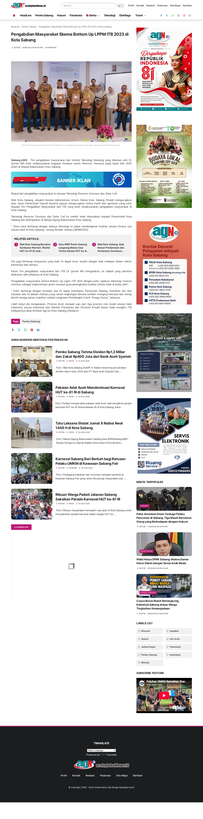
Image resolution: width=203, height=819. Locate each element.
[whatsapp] (172, 15)
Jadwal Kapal (148, 646)
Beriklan (187, 5)
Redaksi (150, 5)
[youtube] (190, 15)
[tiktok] (178, 15)
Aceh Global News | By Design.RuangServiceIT (111, 787)
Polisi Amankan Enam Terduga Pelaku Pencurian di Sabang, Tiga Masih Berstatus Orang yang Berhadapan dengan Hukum (164, 517)
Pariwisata (76, 15)
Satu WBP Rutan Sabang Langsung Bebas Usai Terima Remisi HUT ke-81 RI (73, 248)
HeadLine (25, 15)
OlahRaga (125, 15)
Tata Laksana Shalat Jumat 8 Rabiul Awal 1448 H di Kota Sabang (89, 425)
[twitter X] (167, 15)
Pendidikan (147, 551)
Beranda (15, 26)
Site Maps (175, 5)
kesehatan (175, 654)
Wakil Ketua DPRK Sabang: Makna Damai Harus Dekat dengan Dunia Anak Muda (162, 561)
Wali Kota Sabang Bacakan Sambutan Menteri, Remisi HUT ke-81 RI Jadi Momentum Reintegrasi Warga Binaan (35, 248)
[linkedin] (39, 330)
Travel (139, 15)
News (71, 361)
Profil (131, 5)
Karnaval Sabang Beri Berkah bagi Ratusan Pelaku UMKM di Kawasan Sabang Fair (90, 461)
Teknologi (109, 15)
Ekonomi (73, 468)
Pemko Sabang (44, 15)
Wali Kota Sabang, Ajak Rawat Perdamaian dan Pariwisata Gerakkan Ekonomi (111, 248)
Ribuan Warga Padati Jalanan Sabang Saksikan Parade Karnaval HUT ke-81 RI (88, 496)
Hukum (61, 15)
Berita (92, 15)
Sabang (144, 506)
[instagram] (184, 15)
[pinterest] (33, 330)
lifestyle (145, 662)
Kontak (140, 5)
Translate (111, 754)
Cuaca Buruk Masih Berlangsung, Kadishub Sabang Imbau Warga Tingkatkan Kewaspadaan (157, 604)
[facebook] (161, 15)
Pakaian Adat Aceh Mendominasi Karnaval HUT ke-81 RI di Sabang (90, 389)
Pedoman (162, 5)
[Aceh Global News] (28, 7)
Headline (174, 631)
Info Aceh (174, 639)
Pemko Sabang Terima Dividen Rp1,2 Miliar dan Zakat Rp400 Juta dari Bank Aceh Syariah (93, 354)
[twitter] (20, 330)
